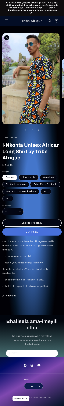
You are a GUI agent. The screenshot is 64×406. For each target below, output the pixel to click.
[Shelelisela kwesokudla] (38, 130)
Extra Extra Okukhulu (45, 184)
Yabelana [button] (11, 296)
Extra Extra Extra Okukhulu (21, 191)
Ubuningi (6, 205)
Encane (10, 177)
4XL (46, 191)
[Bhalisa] (54, 353)
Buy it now (32, 232)
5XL (8, 198)
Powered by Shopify (42, 398)
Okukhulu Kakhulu (16, 184)
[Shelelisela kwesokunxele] (25, 130)
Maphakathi (28, 177)
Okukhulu (48, 177)
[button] (6, 20)
